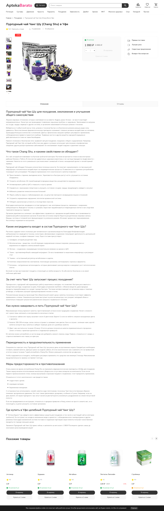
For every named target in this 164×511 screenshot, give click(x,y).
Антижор (9, 474)
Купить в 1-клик (102, 56)
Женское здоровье (115, 12)
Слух (128, 12)
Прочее (146, 12)
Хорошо (134, 508)
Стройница (136, 474)
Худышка (41, 474)
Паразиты (51, 12)
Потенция (9, 12)
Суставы (20, 12)
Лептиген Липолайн (107, 474)
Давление (30, 12)
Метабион (72, 474)
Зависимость (75, 12)
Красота (41, 12)
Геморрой (136, 12)
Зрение (95, 12)
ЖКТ (103, 12)
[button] (9, 93)
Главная (8, 18)
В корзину (108, 50)
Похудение (62, 12)
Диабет (86, 12)
